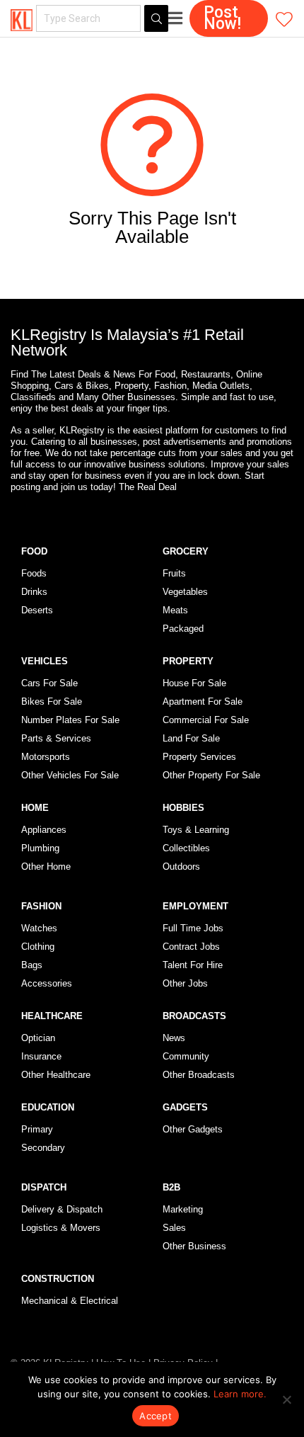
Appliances (43, 829)
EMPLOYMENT (195, 906)
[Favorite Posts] (284, 19)
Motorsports (45, 756)
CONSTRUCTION (57, 1278)
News (174, 1038)
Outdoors (181, 866)
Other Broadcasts (199, 1074)
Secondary (43, 1147)
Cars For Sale (49, 683)
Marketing (183, 1209)
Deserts (37, 610)
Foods (34, 573)
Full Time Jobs (193, 928)
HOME (35, 807)
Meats (175, 610)
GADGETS (185, 1107)
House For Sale (194, 683)
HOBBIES (183, 807)
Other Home (46, 866)
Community (186, 1056)
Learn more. (240, 1393)
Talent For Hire (193, 965)
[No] (286, 1399)
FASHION (41, 906)
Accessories (46, 983)
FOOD (34, 551)
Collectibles (186, 848)
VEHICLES (44, 661)
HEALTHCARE (52, 1016)
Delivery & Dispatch (62, 1209)
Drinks (34, 591)
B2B (171, 1187)
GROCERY (186, 551)
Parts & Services (56, 738)
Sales (174, 1227)
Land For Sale (191, 738)
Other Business (194, 1246)
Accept (155, 1415)
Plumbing (40, 848)
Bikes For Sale (51, 701)
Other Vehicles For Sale (70, 775)
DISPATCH (43, 1187)
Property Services (199, 756)
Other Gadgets (193, 1129)
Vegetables (185, 591)
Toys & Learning (196, 829)
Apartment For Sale (202, 701)
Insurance (41, 1056)
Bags (31, 965)
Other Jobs (185, 983)
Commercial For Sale (206, 720)
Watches (39, 928)
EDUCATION (47, 1107)
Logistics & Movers (60, 1227)
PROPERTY (188, 661)
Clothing (37, 946)
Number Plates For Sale (70, 720)
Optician (38, 1038)
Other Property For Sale (211, 775)
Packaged (183, 628)
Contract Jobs (191, 946)
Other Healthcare (55, 1074)
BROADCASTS (194, 1016)
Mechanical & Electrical (69, 1300)
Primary (37, 1129)
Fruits (174, 573)
